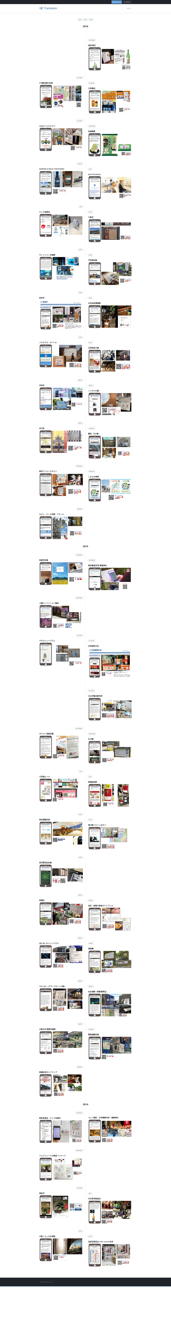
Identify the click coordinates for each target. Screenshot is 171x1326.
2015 (85, 19)
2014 (91, 19)
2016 (80, 19)
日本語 (128, 2)
